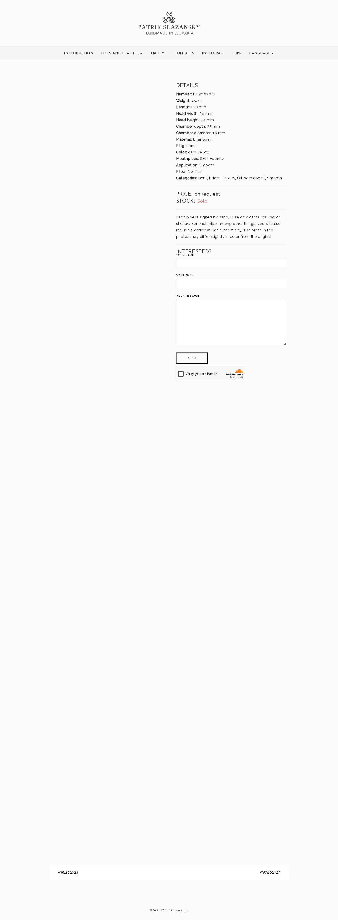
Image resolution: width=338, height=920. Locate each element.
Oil (239, 178)
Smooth (274, 178)
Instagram (213, 53)
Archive (158, 53)
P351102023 (67, 872)
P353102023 (270, 872)
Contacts (184, 53)
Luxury (229, 178)
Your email (185, 275)
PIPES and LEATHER (120, 53)
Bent (202, 178)
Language (260, 53)
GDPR (237, 53)
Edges (215, 178)
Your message (187, 296)
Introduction (78, 53)
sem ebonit (254, 178)
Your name (185, 255)
